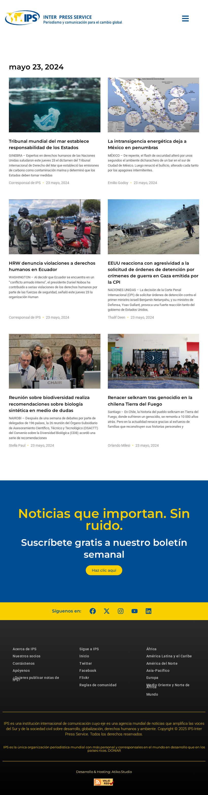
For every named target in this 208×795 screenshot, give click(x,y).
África (151, 649)
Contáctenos (24, 663)
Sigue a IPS (89, 649)
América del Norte (162, 663)
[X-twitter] (106, 611)
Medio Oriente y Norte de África (168, 686)
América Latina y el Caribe (169, 656)
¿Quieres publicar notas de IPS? (36, 679)
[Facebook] (92, 611)
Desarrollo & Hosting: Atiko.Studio (104, 772)
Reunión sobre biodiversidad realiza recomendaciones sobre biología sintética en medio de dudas (49, 404)
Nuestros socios (27, 656)
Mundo (152, 694)
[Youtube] (134, 611)
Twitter (85, 663)
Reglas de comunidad (98, 685)
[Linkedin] (148, 611)
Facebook (87, 670)
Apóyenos (21, 670)
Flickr (84, 678)
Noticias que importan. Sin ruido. (104, 519)
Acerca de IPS (25, 649)
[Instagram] (120, 611)
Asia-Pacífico (158, 670)
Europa (152, 678)
